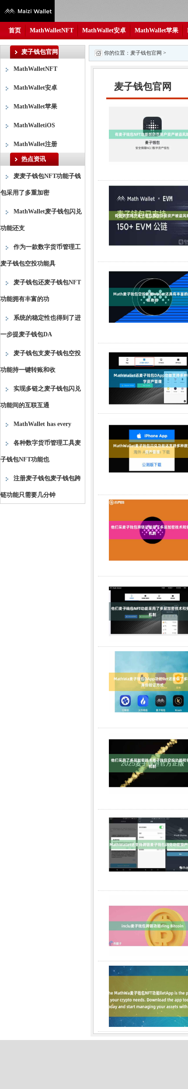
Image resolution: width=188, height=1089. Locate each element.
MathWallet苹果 (156, 30)
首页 (15, 30)
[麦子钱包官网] (27, 10)
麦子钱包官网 (146, 53)
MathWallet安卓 (104, 30)
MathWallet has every (42, 424)
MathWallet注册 (35, 144)
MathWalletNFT (51, 30)
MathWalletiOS (34, 125)
